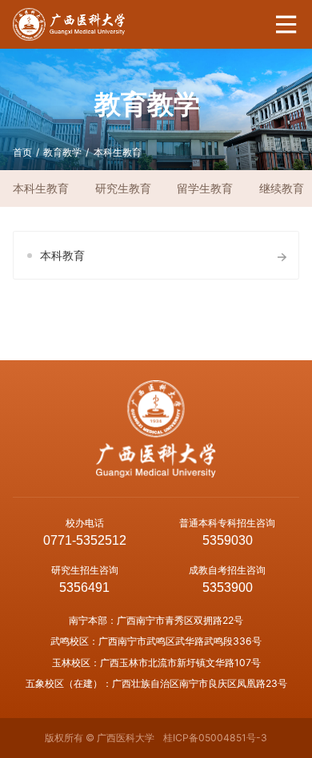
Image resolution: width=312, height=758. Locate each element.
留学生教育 (205, 188)
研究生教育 (123, 188)
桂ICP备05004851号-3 (215, 738)
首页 (22, 152)
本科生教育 (118, 152)
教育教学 (62, 152)
